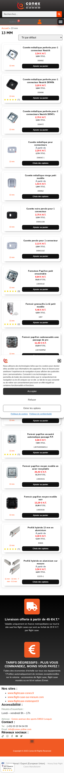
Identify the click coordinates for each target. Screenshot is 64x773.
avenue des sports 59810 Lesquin (31, 719)
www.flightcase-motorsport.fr (23, 701)
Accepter (32, 391)
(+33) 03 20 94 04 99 (15, 726)
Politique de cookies (19, 414)
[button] (59, 360)
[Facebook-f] (12, 736)
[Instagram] (7, 736)
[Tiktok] (3, 736)
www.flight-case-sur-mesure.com (26, 697)
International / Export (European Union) (25, 763)
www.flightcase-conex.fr (21, 693)
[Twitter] (21, 736)
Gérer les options (32, 408)
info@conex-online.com (19, 729)
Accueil (5, 28)
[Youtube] (17, 736)
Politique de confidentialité (40, 414)
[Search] (59, 14)
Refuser (32, 399)
